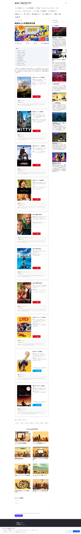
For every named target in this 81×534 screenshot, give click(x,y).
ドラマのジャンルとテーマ (26, 11)
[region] (40, 530)
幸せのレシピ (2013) (21, 52)
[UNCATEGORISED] (59, 57)
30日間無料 (38, 370)
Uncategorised (18, 39)
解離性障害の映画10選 (56, 163)
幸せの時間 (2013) (21, 60)
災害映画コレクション (49, 14)
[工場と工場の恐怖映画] (59, 35)
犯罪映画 (55, 14)
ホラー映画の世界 (43, 11)
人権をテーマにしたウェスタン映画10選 (22, 475)
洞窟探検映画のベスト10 (57, 143)
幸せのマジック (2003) (21, 50)
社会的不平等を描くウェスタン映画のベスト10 (22, 491)
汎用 (43, 14)
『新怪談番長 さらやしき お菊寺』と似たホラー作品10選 (59, 123)
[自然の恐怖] (59, 101)
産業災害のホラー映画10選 (57, 37)
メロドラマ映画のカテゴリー (52, 11)
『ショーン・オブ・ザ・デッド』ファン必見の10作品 (59, 83)
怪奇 (24, 14)
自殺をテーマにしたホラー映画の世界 (59, 60)
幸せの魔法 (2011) (20, 57)
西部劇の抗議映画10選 (19, 458)
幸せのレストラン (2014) (22, 61)
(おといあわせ (21, 524)
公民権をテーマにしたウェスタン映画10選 (40, 459)
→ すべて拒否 (69, 531)
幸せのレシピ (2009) (21, 55)
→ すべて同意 (76, 531)
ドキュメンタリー (18, 11)
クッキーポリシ (19, 523)
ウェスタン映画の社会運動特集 (21, 443)
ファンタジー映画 (36, 11)
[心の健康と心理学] (59, 161)
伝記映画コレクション (18, 14)
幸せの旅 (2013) (20, 58)
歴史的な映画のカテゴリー (36, 14)
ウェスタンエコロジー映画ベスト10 (39, 475)
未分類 (60, 14)
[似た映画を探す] (59, 121)
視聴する (37, 96)
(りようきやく (20, 522)
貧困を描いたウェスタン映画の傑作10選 (40, 490)
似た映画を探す (17, 17)
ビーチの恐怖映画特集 (56, 102)
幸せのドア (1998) (21, 63)
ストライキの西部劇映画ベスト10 (39, 443)
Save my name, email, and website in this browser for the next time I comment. (28, 513)
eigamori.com (25, 3)
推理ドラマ (29, 14)
